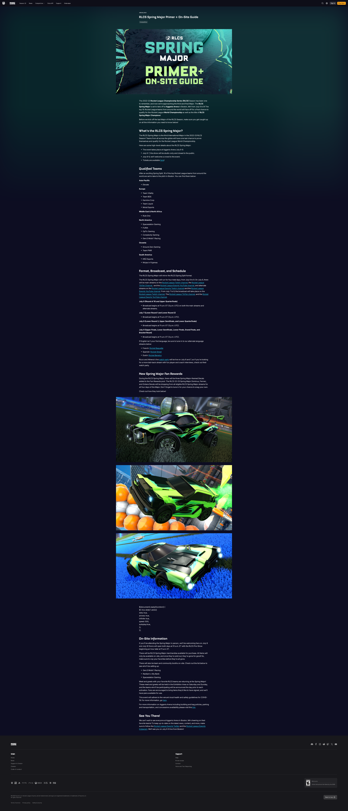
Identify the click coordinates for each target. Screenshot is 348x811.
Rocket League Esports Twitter (166, 726)
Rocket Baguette (156, 348)
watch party (164, 359)
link (193, 707)
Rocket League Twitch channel (175, 283)
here (162, 160)
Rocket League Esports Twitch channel (168, 288)
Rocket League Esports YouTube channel (177, 285)
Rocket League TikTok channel (182, 294)
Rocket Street (156, 352)
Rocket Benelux (155, 355)
